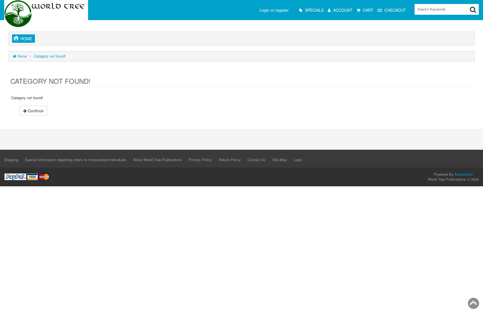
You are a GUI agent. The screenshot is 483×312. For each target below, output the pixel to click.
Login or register (274, 10)
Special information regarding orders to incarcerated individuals (75, 159)
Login (297, 159)
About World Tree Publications (157, 159)
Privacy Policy (200, 159)
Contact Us (256, 159)
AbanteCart (463, 174)
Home (26, 38)
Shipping (11, 159)
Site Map (279, 159)
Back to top (473, 303)
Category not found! (50, 56)
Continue (35, 110)
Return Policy (230, 159)
